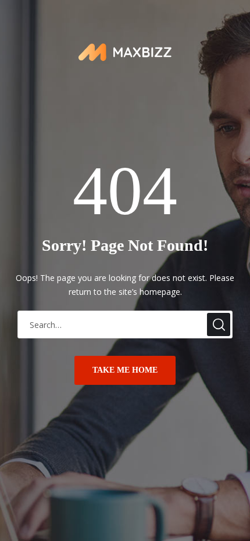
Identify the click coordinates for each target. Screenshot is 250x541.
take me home (125, 370)
